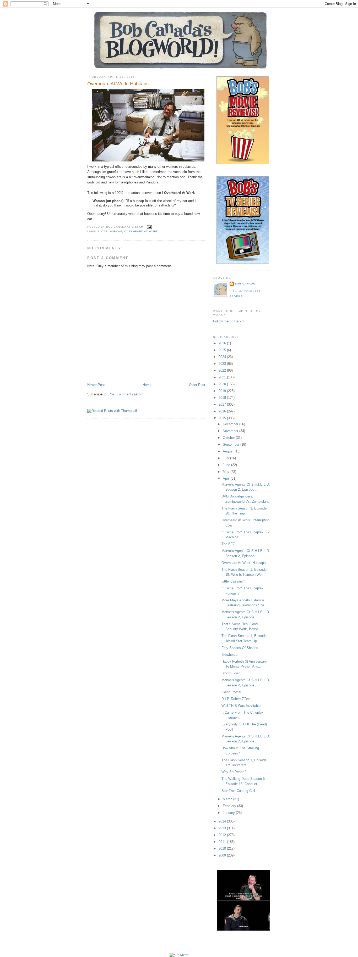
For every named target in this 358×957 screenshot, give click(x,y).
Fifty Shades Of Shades (239, 648)
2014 (223, 821)
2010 (223, 848)
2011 (223, 842)
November (231, 431)
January (229, 813)
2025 (223, 350)
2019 (223, 391)
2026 (223, 343)
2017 (223, 404)
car (104, 231)
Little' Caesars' (232, 581)
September (231, 444)
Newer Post (96, 385)
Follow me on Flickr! (228, 321)
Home (147, 385)
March (228, 799)
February (230, 806)
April (227, 478)
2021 (223, 377)
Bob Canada (245, 283)
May (226, 472)
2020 (223, 384)
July (226, 458)
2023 (223, 364)
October (229, 438)
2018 (223, 398)
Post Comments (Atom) (126, 394)
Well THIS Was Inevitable (241, 706)
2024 (223, 357)
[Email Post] (148, 226)
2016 (223, 411)
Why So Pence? (233, 772)
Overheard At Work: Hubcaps (118, 83)
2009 (223, 855)
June (227, 465)
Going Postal (231, 692)
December (231, 424)
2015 (223, 418)
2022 (223, 370)
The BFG (228, 544)
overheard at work (141, 231)
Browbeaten (230, 655)
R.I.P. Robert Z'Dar (235, 699)
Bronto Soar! (231, 673)
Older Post (197, 385)
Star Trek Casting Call (238, 791)
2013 (223, 828)
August (229, 451)
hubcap (116, 231)
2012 (223, 835)
